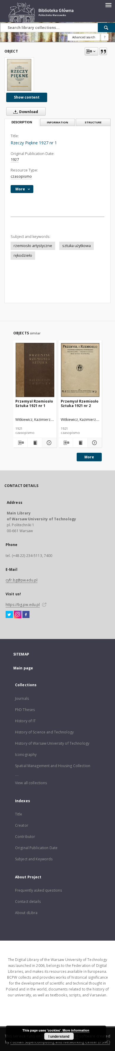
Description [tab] (22, 122)
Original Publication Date (36, 847)
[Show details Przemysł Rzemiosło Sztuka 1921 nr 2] (94, 443)
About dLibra (26, 912)
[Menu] (108, 4)
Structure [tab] (93, 122)
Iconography (26, 754)
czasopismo (21, 176)
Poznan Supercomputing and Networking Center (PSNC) (60, 1042)
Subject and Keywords (33, 859)
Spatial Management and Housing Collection (52, 765)
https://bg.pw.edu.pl (23, 604)
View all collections (31, 782)
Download (28, 111)
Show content (27, 97)
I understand (58, 1036)
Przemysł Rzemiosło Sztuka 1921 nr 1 (34, 403)
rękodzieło (23, 255)
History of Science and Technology (44, 732)
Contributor (25, 836)
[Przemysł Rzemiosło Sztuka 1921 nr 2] (80, 370)
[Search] (106, 27)
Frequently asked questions (38, 890)
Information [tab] (57, 122)
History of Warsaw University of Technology (52, 743)
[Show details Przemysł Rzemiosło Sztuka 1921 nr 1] (48, 443)
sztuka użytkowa (76, 245)
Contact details (28, 901)
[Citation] (103, 51)
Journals (22, 698)
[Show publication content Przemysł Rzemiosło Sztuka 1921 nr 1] (35, 443)
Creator (21, 825)
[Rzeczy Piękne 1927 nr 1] (19, 75)
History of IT (25, 720)
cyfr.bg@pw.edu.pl (21, 580)
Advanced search (83, 37)
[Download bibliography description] (20, 443)
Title (18, 814)
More (89, 457)
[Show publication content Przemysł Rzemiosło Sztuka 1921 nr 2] (80, 443)
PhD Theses (25, 709)
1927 (15, 159)
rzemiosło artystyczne (33, 245)
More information (76, 1030)
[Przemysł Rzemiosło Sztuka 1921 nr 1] (35, 370)
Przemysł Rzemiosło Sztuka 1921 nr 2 (79, 403)
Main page (23, 668)
